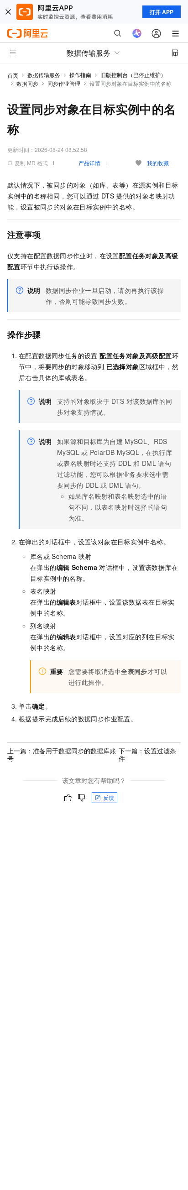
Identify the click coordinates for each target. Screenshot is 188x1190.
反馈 (108, 797)
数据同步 (27, 83)
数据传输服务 (43, 74)
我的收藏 (158, 163)
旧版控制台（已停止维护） (133, 74)
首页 (12, 75)
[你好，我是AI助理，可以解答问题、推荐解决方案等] (136, 33)
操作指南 (80, 74)
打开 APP (161, 12)
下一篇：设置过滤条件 (147, 754)
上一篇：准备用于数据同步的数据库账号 (61, 754)
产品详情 (89, 163)
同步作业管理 (63, 83)
